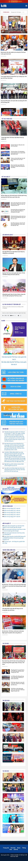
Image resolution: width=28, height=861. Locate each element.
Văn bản (13, 848)
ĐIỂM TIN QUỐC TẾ (7, 523)
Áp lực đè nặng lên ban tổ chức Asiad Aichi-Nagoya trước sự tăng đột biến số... (18, 204)
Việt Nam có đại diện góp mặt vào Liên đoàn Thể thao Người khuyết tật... (18, 690)
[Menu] (27, 6)
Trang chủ (6, 848)
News (18, 848)
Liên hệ (16, 849)
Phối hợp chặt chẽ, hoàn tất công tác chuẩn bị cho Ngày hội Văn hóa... (17, 683)
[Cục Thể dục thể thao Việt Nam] (3, 6)
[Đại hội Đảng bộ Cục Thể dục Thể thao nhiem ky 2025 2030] (13, 744)
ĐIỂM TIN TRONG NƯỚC (8, 506)
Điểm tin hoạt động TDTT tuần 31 (12, 514)
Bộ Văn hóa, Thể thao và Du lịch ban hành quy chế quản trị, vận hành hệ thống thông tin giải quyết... (14, 586)
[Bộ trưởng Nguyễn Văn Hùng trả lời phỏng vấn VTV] (13, 703)
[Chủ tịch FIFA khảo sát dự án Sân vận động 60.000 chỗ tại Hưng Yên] (14, 91)
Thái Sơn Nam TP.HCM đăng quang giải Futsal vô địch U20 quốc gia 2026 (18, 153)
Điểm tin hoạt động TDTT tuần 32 (12, 512)
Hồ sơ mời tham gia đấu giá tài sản (10, 12)
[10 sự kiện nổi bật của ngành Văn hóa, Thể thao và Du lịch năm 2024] (13, 713)
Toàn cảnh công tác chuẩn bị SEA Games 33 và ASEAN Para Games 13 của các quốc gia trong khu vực (14, 538)
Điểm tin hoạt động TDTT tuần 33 (12, 510)
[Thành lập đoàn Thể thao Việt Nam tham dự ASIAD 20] (14, 128)
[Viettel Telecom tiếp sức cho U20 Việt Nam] (5, 146)
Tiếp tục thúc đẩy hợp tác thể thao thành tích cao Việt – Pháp (18, 159)
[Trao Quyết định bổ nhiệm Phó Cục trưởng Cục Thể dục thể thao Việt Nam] (14, 67)
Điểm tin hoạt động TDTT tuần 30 (12, 516)
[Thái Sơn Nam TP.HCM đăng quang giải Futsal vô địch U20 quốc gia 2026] (5, 153)
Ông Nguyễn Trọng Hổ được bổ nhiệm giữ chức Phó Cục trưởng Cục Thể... (17, 671)
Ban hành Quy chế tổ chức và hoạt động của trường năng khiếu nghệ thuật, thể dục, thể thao (13, 662)
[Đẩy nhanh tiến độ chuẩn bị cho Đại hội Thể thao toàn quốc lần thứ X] (14, 43)
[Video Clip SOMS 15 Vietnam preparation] (13, 723)
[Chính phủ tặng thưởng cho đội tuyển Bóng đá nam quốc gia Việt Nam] (14, 24)
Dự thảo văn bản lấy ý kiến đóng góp (12, 304)
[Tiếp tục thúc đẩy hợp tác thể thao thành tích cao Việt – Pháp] (5, 160)
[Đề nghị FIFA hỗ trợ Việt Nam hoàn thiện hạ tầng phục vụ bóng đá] (14, 236)
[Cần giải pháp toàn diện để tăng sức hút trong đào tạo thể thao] (14, 600)
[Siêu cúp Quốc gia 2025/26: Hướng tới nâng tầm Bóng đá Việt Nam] (5, 167)
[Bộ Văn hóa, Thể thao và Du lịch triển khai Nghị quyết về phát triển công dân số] (14, 622)
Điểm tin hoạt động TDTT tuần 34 (12, 508)
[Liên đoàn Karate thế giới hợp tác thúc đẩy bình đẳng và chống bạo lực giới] (5, 211)
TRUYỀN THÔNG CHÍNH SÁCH (9, 550)
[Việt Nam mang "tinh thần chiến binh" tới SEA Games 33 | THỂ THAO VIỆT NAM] (13, 754)
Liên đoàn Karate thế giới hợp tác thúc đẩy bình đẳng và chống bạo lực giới (18, 211)
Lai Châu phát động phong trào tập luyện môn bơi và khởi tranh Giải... (17, 677)
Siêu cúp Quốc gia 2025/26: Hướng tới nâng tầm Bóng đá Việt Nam (18, 166)
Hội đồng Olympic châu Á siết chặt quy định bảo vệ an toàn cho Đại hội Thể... (18, 224)
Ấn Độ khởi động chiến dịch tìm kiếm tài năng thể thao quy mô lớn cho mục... (18, 217)
